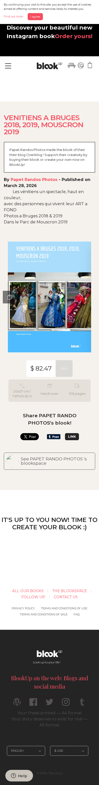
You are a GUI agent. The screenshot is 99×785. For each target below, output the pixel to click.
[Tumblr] (82, 704)
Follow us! (33, 597)
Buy (64, 368)
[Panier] (90, 65)
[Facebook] (33, 704)
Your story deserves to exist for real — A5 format (49, 722)
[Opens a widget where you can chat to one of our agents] (19, 776)
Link (72, 436)
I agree (35, 16)
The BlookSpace (69, 591)
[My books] (72, 65)
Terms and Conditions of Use (64, 608)
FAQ (76, 614)
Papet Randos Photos (34, 179)
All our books (28, 591)
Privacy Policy (23, 608)
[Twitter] (49, 704)
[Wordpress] (17, 704)
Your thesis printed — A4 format (49, 713)
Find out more (13, 16)
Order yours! (73, 36)
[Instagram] (66, 704)
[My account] (81, 65)
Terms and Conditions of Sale (44, 614)
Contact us (66, 597)
